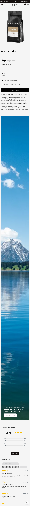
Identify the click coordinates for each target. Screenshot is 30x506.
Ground (13, 67)
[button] (2, 5)
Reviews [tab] (6, 459)
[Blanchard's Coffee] (15, 5)
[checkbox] (23, 467)
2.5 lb (9, 61)
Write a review (15, 453)
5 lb (13, 61)
